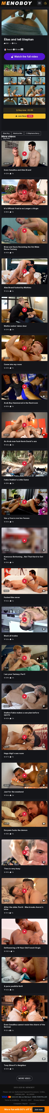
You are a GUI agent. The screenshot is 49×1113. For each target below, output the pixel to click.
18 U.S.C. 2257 (26, 1100)
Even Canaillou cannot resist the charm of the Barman (24, 1025)
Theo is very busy (12, 868)
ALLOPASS (30, 1094)
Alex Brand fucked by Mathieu (17, 287)
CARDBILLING (20, 1094)
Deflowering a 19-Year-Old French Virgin (22, 948)
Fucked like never (12, 597)
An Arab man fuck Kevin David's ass (20, 441)
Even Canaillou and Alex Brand (17, 170)
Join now (38, 1109)
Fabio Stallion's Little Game (16, 480)
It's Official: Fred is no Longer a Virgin (21, 208)
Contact (33, 1104)
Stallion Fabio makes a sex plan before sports (21, 714)
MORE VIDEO (24, 1078)
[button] (45, 3)
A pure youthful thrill (13, 986)
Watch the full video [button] (26, 56)
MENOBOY (30, 1087)
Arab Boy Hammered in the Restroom (21, 403)
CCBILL (42, 1092)
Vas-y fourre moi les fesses (16, 518)
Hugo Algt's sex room (14, 753)
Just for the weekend (14, 792)
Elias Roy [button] (6, 133)
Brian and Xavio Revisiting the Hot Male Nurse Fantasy (21, 248)
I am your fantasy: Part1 (14, 674)
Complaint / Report (20, 1104)
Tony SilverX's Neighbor (15, 1065)
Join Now (24, 116)
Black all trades (11, 636)
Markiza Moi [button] (17, 133)
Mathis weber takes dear (15, 326)
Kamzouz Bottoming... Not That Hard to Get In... (23, 558)
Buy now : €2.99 (25, 110)
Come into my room (13, 364)
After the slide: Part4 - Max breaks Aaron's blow (23, 908)
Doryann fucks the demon (15, 830)
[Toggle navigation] (39, 3)
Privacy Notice (39, 1100)
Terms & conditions (12, 1100)
